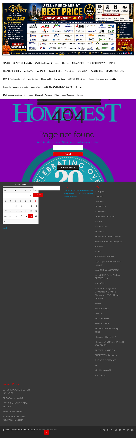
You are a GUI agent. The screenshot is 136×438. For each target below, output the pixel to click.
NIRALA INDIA (78, 63)
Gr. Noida (99, 231)
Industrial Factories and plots (15, 87)
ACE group (100, 191)
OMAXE (112, 63)
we (81, 87)
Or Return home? (68, 167)
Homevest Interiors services (53, 79)
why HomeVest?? (103, 370)
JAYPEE (99, 246)
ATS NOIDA (69, 71)
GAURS (6, 63)
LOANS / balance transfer (14, 79)
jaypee (80, 95)
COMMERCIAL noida (115, 71)
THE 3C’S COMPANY (96, 63)
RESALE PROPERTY (12, 71)
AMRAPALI (28, 71)
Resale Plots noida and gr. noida (102, 79)
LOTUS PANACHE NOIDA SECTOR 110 (60, 87)
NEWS (98, 303)
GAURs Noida (101, 226)
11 (10, 206)
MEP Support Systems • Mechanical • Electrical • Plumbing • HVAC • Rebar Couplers (38, 95)
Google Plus (108, 430)
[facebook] (100, 430)
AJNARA (99, 196)
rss (128, 430)
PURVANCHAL (102, 323)
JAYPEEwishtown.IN (43, 63)
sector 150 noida (62, 63)
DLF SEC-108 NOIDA (13, 398)
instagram (132, 430)
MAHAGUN (41, 71)
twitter (104, 430)
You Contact (33, 79)
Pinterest (112, 430)
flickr (124, 430)
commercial (36, 87)
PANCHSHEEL (55, 71)
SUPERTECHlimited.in (22, 63)
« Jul (5, 228)
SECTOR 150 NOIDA (76, 79)
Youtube (116, 430)
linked (120, 430)
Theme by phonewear (46, 429)
